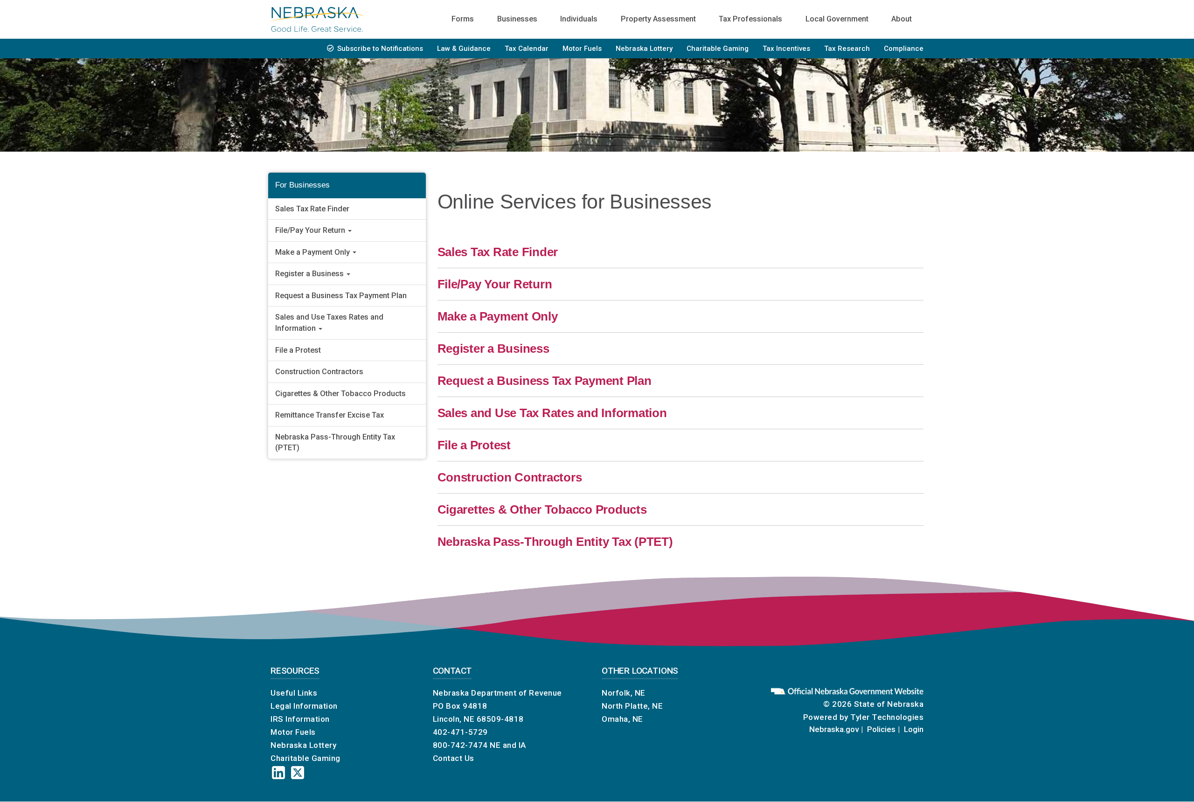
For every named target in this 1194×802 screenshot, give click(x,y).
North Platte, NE (632, 706)
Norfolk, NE (624, 692)
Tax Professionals (750, 18)
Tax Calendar (526, 48)
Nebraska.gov (834, 729)
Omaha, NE (622, 719)
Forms (462, 18)
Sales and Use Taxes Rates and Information (329, 323)
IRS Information (300, 719)
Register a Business (310, 273)
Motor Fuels (582, 48)
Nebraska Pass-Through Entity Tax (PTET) (335, 442)
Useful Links (294, 692)
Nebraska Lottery (644, 48)
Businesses (517, 18)
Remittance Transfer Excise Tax (329, 415)
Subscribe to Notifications (380, 48)
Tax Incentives (786, 48)
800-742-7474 (460, 745)
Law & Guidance (464, 48)
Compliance (903, 48)
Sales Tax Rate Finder (312, 208)
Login (913, 729)
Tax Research (847, 48)
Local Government (836, 18)
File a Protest (298, 350)
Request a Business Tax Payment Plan (341, 295)
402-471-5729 (460, 732)
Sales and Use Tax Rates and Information (552, 412)
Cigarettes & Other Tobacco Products (340, 393)
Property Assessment (658, 18)
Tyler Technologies (886, 717)
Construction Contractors (319, 371)
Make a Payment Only (313, 252)
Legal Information (304, 706)
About (901, 18)
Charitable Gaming (718, 48)
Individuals (578, 18)
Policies (881, 729)
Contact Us (453, 758)
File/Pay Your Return (311, 230)
